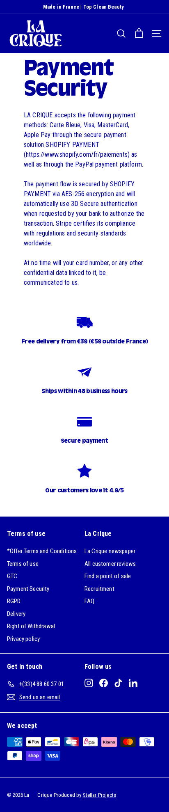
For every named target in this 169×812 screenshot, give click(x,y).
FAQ (89, 601)
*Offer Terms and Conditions (42, 551)
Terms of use (23, 563)
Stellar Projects (99, 795)
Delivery (16, 614)
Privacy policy (23, 639)
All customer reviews (110, 563)
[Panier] (138, 33)
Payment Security (28, 588)
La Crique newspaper (109, 551)
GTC (12, 576)
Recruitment (99, 588)
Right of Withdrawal (31, 626)
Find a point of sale (107, 576)
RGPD (14, 601)
